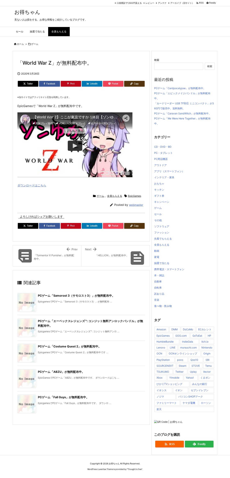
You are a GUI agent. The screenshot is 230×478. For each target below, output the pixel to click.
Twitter (179, 371)
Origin (206, 353)
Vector (207, 371)
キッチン (159, 189)
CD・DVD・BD (162, 146)
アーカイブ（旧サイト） (182, 3)
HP (209, 335)
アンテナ (162, 3)
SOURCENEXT (165, 365)
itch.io (204, 341)
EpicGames (134, 195)
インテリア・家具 (164, 177)
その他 (158, 220)
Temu (208, 365)
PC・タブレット (163, 152)
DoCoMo (188, 329)
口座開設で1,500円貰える (129, 3)
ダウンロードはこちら (31, 185)
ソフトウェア (161, 226)
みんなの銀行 (199, 383)
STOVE (196, 365)
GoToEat (197, 335)
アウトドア (160, 165)
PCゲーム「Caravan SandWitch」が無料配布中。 (182, 113)
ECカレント (204, 329)
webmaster (136, 205)
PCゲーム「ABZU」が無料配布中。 (61, 372)
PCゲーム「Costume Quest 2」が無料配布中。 (69, 346)
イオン (179, 390)
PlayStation (163, 359)
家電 (156, 256)
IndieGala (187, 341)
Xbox (160, 377)
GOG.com (181, 335)
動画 (156, 250)
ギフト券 (159, 195)
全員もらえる (114, 195)
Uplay (193, 371)
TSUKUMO (163, 371)
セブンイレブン (199, 390)
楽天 (159, 409)
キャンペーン (161, 201)
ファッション (161, 232)
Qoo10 (194, 359)
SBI (208, 359)
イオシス (162, 390)
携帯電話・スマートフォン (169, 269)
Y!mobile (174, 377)
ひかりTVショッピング (169, 383)
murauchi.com (188, 347)
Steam (182, 365)
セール (158, 214)
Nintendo (206, 347)
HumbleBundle (165, 341)
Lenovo (161, 347)
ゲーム (34, 44)
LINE (172, 347)
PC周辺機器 (161, 158)
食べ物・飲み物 (163, 305)
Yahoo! (190, 377)
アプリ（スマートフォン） (169, 171)
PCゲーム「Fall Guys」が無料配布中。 (63, 397)
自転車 (158, 287)
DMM (174, 329)
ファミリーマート (167, 402)
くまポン (205, 377)
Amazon (161, 329)
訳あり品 (159, 293)
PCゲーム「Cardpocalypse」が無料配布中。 (180, 88)
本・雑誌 (159, 275)
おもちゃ (159, 183)
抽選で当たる (161, 263)
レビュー (150, 3)
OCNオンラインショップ (183, 353)
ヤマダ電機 (189, 402)
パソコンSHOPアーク (190, 396)
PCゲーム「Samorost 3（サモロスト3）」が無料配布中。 (76, 295)
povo (180, 359)
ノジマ (160, 396)
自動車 (158, 281)
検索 (156, 59)
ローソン (206, 402)
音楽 (156, 299)
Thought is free (135, 469)
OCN (159, 353)
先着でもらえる (163, 238)
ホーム (20, 44)
